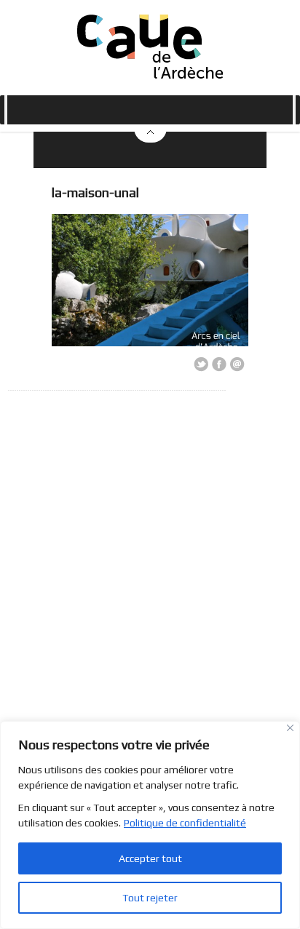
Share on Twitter (201, 364)
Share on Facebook (219, 364)
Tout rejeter (150, 898)
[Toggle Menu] (5, 109)
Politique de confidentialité (185, 823)
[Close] (290, 728)
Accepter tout (150, 858)
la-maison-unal (95, 192)
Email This (237, 364)
